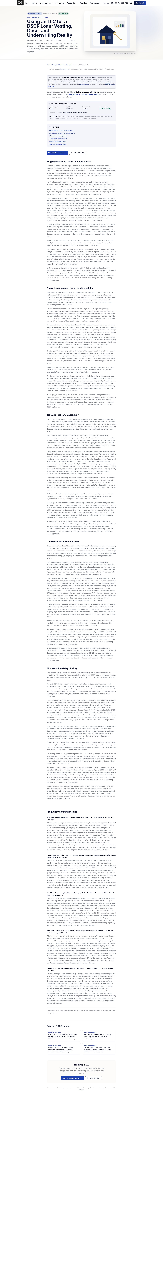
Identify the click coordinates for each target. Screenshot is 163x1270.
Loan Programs (45, 3)
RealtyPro (83, 3)
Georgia (68, 65)
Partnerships (94, 3)
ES (116, 3)
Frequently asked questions (57, 144)
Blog (53, 65)
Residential (71, 3)
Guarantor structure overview (58, 138)
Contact (106, 3)
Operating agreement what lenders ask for (62, 133)
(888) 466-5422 (79, 153)
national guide (84, 84)
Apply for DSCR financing (71, 1078)
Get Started (140, 3)
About (34, 3)
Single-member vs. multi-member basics (61, 130)
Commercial (59, 3)
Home (27, 3)
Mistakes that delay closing (57, 141)
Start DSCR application (56, 153)
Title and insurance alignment (58, 136)
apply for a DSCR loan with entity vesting (84, 94)
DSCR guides (61, 65)
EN (113, 3)
